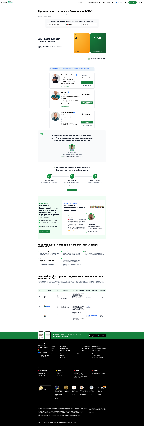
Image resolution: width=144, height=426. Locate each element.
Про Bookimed (63, 346)
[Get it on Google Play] (101, 335)
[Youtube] (43, 356)
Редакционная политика (97, 357)
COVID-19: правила (96, 355)
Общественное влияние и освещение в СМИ (69, 353)
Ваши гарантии (54, 353)
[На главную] (4, 2)
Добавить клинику (86, 346)
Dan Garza (48, 306)
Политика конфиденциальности (99, 348)
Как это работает (64, 348)
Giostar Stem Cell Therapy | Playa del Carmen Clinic (70, 101)
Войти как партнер (86, 348)
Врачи (52, 348)
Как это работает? (107, 2)
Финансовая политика (97, 352)
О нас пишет (41, 347)
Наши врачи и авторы (65, 350)
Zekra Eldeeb (67, 224)
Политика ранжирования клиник (99, 353)
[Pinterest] (48, 356)
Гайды (52, 352)
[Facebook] (39, 356)
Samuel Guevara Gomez (49, 297)
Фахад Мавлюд (103, 58)
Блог (52, 350)
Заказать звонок (132, 2)
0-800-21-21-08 (121, 2)
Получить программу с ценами (87, 82)
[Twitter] (46, 356)
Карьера (62, 355)
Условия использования (97, 346)
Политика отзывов (96, 350)
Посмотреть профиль (87, 85)
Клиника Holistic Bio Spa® (72, 121)
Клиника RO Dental (71, 81)
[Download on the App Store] (93, 335)
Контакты (62, 357)
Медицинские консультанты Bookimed (68, 352)
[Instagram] (41, 356)
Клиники (53, 346)
